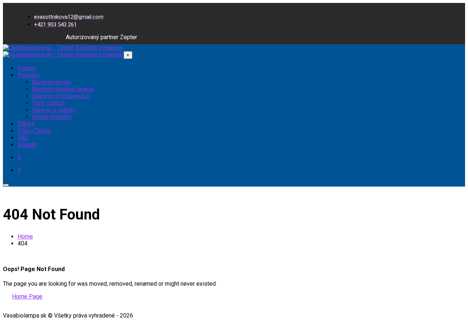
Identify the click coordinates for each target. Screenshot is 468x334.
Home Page (27, 296)
